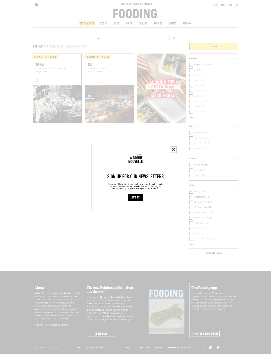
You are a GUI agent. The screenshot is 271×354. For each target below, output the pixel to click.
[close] (173, 149)
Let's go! (135, 197)
